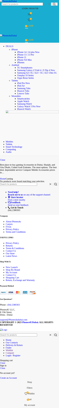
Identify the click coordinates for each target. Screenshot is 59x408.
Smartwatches (23, 98)
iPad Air (21, 86)
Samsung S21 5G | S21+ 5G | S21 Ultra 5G (37, 73)
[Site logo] (8, 1)
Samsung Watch (24, 104)
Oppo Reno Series (25, 78)
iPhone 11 (21, 57)
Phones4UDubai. (30, 322)
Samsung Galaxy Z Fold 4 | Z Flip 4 (36, 70)
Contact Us (11, 251)
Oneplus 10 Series (25, 75)
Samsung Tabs (23, 88)
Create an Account (8, 378)
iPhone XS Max (24, 60)
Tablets (14, 80)
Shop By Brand (13, 270)
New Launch (12, 267)
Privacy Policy (12, 229)
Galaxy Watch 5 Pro (29, 106)
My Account (11, 272)
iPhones (20, 62)
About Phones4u (13, 221)
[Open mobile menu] (29, 31)
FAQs (8, 226)
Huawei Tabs (23, 91)
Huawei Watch (24, 109)
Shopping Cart (12, 277)
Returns (9, 245)
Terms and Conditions (16, 232)
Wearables (16, 96)
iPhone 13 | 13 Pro (25, 54)
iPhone (14, 49)
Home (3, 178)
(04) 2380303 (13, 305)
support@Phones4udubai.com (13, 319)
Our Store (10, 253)
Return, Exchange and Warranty (20, 280)
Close (2, 160)
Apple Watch (23, 101)
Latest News (11, 256)
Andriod (15, 65)
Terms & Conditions (15, 248)
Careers (9, 224)
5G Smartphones (24, 67)
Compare (10, 353)
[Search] (54, 4)
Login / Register (13, 355)
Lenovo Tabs (23, 93)
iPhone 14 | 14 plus (28, 52)
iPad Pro (23, 83)
